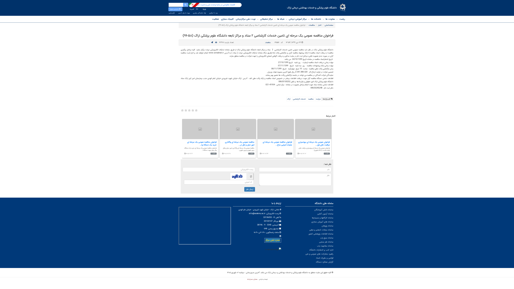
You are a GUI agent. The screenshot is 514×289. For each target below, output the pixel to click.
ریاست (342, 19)
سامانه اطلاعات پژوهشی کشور (321, 233)
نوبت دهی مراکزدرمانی (246, 19)
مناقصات (312, 25)
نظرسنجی (172, 13)
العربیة (192, 9)
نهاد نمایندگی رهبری (199, 13)
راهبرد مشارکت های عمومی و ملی (319, 254)
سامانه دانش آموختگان (323, 209)
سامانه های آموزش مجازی (322, 221)
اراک (288, 99)
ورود (204, 8)
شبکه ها (280, 19)
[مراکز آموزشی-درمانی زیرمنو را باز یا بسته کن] (286, 19)
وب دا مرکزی (213, 13)
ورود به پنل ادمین (184, 13)
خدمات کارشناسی (299, 99)
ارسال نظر (249, 189)
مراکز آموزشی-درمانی (298, 19)
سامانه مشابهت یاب (325, 246)
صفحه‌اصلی (329, 25)
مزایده (318, 99)
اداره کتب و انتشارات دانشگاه (321, 250)
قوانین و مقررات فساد (324, 258)
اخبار (319, 25)
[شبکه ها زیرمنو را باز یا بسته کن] (275, 19)
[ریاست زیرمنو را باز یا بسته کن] (337, 19)
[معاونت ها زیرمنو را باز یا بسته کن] (323, 19)
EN (197, 9)
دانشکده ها (316, 19)
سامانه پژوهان (327, 225)
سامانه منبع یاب (326, 237)
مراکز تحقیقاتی (266, 19)
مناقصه (310, 99)
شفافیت (215, 19)
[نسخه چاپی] (216, 42)
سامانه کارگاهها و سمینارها (322, 217)
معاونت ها (330, 19)
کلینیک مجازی (227, 19)
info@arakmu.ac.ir (257, 213)
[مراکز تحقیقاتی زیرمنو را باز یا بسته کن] (258, 19)
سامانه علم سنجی (326, 242)
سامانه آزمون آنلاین (325, 213)
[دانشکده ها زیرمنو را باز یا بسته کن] (309, 19)
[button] (175, 9)
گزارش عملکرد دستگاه (324, 262)
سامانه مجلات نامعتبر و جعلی (321, 229)
